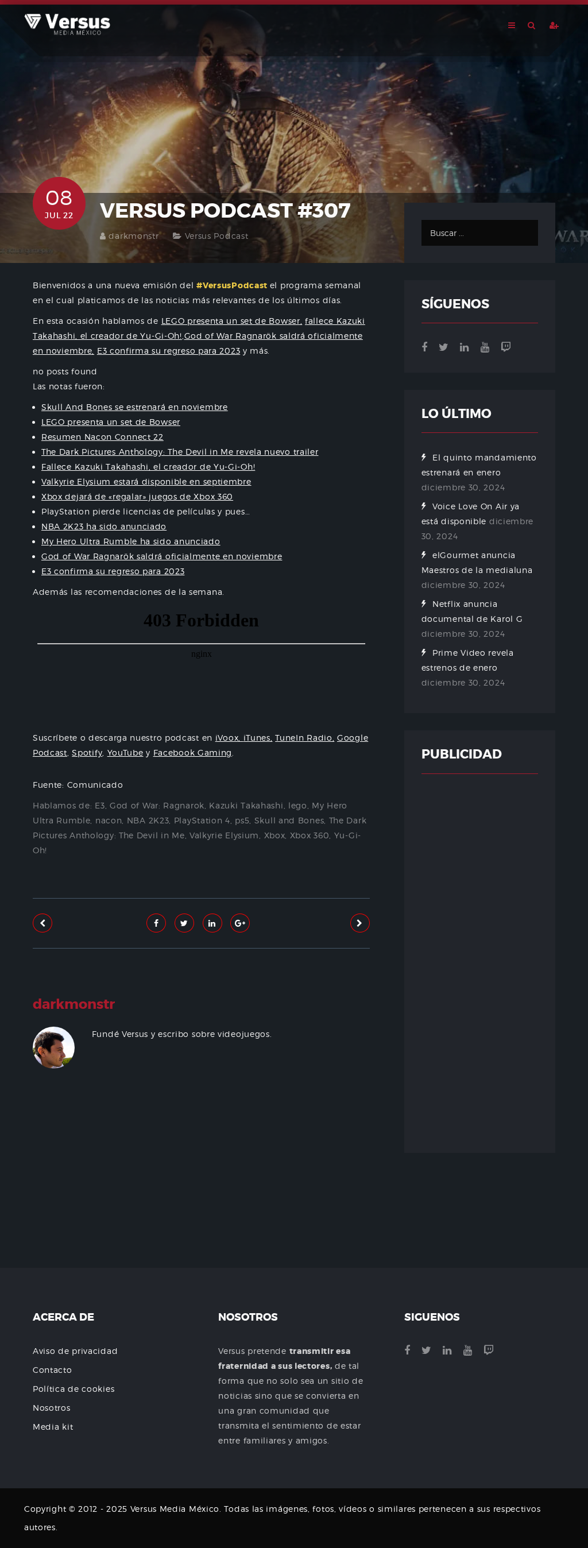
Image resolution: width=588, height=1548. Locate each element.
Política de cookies (73, 1389)
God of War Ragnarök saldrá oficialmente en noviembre (161, 556)
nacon (108, 820)
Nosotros (52, 1407)
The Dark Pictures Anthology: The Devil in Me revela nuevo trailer (180, 451)
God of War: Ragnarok (157, 805)
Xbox (274, 835)
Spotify (87, 752)
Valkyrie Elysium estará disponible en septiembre (146, 481)
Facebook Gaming (193, 752)
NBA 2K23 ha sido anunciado (104, 526)
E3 (100, 805)
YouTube (125, 752)
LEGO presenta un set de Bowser (110, 422)
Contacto (52, 1370)
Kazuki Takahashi (246, 805)
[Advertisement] (201, 1192)
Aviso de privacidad (75, 1351)
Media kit (53, 1426)
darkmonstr (133, 236)
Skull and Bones (289, 820)
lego (297, 805)
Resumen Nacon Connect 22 (102, 437)
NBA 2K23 (148, 820)
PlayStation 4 (202, 820)
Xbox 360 (310, 835)
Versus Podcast (217, 236)
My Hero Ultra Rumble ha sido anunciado (130, 541)
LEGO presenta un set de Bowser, (232, 321)
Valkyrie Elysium (224, 835)
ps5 (242, 820)
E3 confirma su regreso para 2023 (168, 350)
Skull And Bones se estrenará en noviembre (134, 407)
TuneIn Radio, (304, 737)
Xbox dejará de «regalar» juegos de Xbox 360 (137, 496)
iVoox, (229, 737)
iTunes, (258, 737)
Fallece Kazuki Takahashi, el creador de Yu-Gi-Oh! (148, 466)
